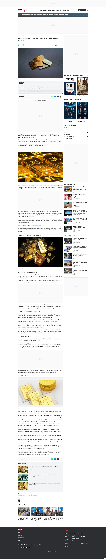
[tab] (22, 83)
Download (19, 547)
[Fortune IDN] (23, 10)
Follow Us (19, 544)
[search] (76, 10)
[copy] (61, 97)
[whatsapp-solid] (52, 97)
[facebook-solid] (55, 97)
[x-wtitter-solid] (58, 97)
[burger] (87, 10)
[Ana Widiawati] (19, 500)
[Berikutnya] (63, 512)
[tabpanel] (40, 89)
